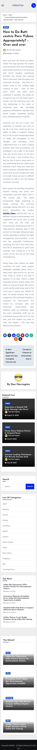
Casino (5, 515)
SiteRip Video (9, 213)
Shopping (6, 559)
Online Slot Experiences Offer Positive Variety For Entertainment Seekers (17, 586)
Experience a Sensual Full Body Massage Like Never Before (16, 409)
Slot (4, 564)
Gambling (6, 526)
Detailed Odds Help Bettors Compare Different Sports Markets (18, 704)
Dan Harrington (15, 50)
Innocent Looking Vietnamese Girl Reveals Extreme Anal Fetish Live (18, 457)
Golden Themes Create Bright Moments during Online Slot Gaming (16, 726)
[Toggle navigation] (2, 5)
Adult (6, 27)
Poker (5, 548)
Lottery (5, 537)
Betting (6, 509)
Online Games (8, 542)
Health (5, 531)
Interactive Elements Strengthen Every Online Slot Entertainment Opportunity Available (16, 598)
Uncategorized (8, 569)
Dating (5, 520)
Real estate (7, 553)
